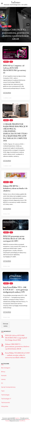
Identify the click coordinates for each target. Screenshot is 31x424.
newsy (4, 26)
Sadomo (15, 2)
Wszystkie (4, 406)
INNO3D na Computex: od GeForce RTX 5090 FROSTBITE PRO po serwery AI (14, 69)
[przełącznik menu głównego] (2, 3)
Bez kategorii (5, 368)
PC (9, 26)
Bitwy (3, 372)
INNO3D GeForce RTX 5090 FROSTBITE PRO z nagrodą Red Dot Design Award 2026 (16, 337)
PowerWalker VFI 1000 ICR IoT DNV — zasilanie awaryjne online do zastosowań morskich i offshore (17, 355)
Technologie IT (6, 399)
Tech (2, 391)
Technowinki (5, 402)
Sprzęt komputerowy (8, 387)
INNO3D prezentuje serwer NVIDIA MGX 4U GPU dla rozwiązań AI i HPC (14, 238)
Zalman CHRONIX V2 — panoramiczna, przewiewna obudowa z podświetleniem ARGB (15, 34)
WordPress (22, 420)
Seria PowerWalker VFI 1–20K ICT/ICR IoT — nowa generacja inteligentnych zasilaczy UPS (15, 289)
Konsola (3, 375)
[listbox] (15, 24)
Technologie (5, 395)
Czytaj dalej (7, 92)
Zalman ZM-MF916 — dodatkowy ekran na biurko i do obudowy (15, 188)
